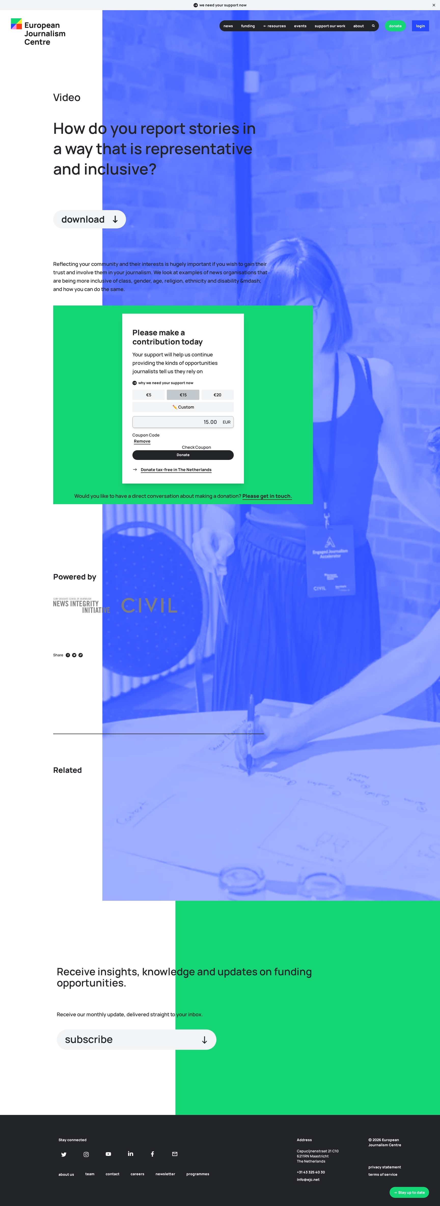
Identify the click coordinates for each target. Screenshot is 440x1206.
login (420, 25)
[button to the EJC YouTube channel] (108, 1154)
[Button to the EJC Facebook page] (152, 1154)
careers (137, 1174)
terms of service (382, 1174)
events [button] (300, 25)
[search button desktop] (373, 25)
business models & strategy (379, 607)
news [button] (228, 25)
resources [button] (277, 25)
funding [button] (248, 25)
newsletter (165, 1174)
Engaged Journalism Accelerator (370, 549)
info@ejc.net (308, 1179)
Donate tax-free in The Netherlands (176, 469)
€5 (148, 395)
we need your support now (222, 5)
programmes (197, 1174)
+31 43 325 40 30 (311, 1172)
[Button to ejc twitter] (64, 1154)
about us (66, 1174)
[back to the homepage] (16, 23)
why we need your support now (165, 382)
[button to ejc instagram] (86, 1154)
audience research (371, 629)
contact (112, 1174)
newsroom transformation (378, 596)
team (89, 1174)
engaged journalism (372, 585)
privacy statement (384, 1167)
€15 (183, 395)
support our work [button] (330, 25)
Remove (142, 441)
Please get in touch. (267, 495)
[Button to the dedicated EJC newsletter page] (174, 1154)
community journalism (374, 618)
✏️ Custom (183, 407)
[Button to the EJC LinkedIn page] (130, 1154)
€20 (217, 395)
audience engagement (374, 640)
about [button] (358, 25)
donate (395, 25)
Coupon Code (146, 435)
